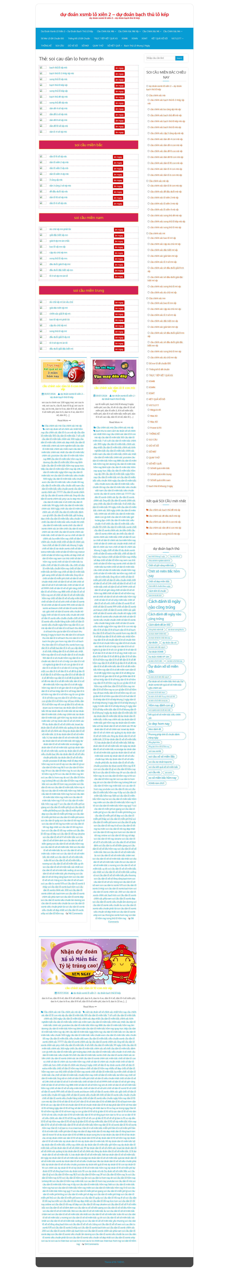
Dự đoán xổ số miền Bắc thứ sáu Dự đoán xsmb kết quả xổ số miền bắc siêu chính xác (166, 684)
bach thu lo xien (103, 430)
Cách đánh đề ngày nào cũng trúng (165, 616)
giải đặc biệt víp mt (59, 307)
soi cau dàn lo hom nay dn (53, 777)
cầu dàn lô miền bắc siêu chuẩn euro (88, 1035)
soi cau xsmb (155, 751)
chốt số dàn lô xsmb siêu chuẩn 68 (63, 615)
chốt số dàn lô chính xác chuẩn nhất (111, 543)
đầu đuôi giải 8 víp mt (60, 337)
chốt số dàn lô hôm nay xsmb (108, 563)
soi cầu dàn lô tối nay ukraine (71, 833)
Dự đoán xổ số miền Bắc (115, 1171)
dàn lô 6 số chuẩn (58, 654)
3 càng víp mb (56, 179)
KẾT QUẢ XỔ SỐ (159, 38)
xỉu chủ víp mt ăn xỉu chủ (61, 302)
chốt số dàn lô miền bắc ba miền (106, 1071)
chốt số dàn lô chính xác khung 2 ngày (65, 545)
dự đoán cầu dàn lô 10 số (115, 1134)
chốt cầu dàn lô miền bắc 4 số (112, 503)
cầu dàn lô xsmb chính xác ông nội (64, 495)
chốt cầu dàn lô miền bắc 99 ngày (105, 1045)
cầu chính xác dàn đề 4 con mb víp (166, 139)
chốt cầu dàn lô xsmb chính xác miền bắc (98, 1058)
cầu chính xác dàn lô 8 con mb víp (114, 389)
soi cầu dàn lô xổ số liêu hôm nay (68, 843)
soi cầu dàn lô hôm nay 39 (109, 772)
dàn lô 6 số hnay (68, 691)
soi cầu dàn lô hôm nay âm (71, 774)
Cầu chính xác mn (171, 31)
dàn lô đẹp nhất (88, 1131)
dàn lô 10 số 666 (87, 1101)
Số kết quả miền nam (160, 480)
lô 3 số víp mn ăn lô (59, 276)
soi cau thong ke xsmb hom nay (113, 915)
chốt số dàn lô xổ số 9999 (115, 586)
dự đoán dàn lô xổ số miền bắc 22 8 (116, 1151)
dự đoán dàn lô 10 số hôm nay (112, 1138)
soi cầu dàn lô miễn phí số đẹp (79, 1194)
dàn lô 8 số (98, 630)
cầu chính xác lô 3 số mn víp (163, 262)
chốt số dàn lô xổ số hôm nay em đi (90, 1085)
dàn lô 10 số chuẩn (65, 1105)
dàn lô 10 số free (124, 1105)
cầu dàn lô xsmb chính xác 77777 (115, 494)
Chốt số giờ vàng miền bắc (161, 565)
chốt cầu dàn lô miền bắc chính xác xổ (88, 1048)
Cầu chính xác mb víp (128, 31)
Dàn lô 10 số (58, 1101)
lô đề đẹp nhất (64, 760)
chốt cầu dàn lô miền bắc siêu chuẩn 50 (60, 522)
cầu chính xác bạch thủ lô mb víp (165, 127)
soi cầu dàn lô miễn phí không (118, 812)
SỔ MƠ (85, 45)
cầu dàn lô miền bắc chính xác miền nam (72, 1022)
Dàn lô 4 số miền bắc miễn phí (96, 1128)
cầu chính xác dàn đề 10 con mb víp (166, 157)
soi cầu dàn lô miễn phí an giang (88, 1191)
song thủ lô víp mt (58, 331)
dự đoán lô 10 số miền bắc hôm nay (90, 1168)
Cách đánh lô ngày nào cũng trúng (165, 604)
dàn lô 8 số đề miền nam (117, 669)
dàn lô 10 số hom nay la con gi (69, 1111)
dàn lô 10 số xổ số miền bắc (54, 1124)
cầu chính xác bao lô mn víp (163, 303)
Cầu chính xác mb (105, 31)
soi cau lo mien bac (60, 1241)
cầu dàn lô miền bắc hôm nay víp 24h (63, 469)
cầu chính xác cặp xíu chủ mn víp (165, 309)
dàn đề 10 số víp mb (59, 126)
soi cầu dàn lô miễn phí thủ (119, 819)
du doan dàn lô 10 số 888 (71, 1134)
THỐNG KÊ (46, 45)
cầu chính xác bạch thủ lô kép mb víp (167, 121)
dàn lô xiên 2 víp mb (59, 162)
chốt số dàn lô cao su (60, 535)
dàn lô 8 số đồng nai (125, 673)
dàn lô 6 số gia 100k (74, 687)
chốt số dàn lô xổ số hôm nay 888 (57, 1085)
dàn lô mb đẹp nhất (105, 1131)
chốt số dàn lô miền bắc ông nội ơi (67, 575)
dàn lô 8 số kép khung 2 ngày (115, 699)
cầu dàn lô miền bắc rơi (109, 477)
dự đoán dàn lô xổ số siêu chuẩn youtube (65, 1164)
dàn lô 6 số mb (74, 704)
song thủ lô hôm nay (116, 918)
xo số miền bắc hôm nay (162, 777)
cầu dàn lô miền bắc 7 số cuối (70, 435)
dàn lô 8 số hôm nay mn (123, 686)
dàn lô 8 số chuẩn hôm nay (106, 643)
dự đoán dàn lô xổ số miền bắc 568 (66, 737)
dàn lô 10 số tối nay (68, 1118)
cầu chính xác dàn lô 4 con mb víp (166, 169)
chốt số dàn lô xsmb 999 (58, 605)
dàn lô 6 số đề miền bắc (62, 681)
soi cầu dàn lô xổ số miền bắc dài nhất (111, 858)
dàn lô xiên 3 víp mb (59, 168)
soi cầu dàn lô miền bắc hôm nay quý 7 (114, 805)
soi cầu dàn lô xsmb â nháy (65, 1227)
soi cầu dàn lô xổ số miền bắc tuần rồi (106, 1214)
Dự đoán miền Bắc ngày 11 (157, 647)
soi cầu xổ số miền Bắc (162, 756)
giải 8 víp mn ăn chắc (59, 240)
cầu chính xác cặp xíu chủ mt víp (165, 244)
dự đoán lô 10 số (65, 1168)
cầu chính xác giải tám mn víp (164, 327)
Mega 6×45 (155, 410)
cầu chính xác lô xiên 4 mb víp (164, 209)
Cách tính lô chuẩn (157, 590)
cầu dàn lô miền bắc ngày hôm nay (86, 1032)
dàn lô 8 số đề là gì (110, 663)
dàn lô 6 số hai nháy (50, 691)
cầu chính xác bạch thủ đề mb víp (166, 115)
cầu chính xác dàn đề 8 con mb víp (166, 151)
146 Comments (76, 913)
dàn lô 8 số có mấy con (109, 646)
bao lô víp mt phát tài (60, 319)
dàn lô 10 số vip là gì (70, 1121)
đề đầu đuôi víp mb (59, 191)
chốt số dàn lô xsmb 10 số (123, 603)
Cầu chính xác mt (151, 31)
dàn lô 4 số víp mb (58, 131)
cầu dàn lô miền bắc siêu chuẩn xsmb (106, 1038)
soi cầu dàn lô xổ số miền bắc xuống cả (65, 1221)
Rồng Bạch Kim (154, 742)
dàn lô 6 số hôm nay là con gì (66, 694)
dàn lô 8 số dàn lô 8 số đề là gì (107, 656)
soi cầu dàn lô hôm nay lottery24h (116, 782)
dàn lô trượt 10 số (50, 1134)
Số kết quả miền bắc (160, 468)
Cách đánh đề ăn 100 (159, 624)
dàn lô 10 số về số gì (107, 1118)
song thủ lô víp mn (58, 258)
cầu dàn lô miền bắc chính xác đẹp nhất (81, 1018)
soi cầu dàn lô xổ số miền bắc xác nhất (61, 867)
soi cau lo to (76, 1241)
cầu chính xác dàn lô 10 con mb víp (88, 988)
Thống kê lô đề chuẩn (79, 38)
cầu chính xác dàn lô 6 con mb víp (62, 387)
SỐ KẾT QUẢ (113, 45)
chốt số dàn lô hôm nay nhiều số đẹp (59, 555)
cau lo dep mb (73, 498)
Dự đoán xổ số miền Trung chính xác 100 (162, 697)
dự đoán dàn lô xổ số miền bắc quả (105, 1158)
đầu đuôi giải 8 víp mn (60, 264)
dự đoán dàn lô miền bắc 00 (123, 712)
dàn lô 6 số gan (58, 687)
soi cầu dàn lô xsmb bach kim (62, 887)
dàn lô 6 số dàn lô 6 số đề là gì (64, 671)
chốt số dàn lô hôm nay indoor (70, 551)
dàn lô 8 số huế (122, 696)
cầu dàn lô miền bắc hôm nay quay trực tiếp (107, 1028)
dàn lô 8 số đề (115, 659)
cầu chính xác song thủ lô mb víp (165, 227)
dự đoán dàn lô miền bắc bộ (62, 711)
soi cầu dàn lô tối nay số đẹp (121, 835)
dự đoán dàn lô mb (72, 1141)
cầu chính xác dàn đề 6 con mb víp (166, 145)
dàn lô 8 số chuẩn (106, 639)
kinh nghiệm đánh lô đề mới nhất (159, 710)
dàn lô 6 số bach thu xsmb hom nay (67, 644)
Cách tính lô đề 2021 (155, 595)
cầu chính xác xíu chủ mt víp (163, 292)
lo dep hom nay (159, 723)
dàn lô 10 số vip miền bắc (91, 1121)
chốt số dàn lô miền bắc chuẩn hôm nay (116, 570)
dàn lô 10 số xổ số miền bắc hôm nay (84, 1124)
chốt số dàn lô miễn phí (54, 578)
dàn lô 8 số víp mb (58, 156)
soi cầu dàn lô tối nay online (59, 830)
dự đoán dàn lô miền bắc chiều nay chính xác (63, 1144)
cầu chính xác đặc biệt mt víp (164, 250)
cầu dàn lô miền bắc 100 (112, 437)
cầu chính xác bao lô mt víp (163, 238)
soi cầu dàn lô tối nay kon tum (107, 832)
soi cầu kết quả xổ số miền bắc (163, 767)
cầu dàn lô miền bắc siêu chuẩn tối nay (65, 482)
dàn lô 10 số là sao (108, 1111)
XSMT (144, 38)
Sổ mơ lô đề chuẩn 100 (52, 38)
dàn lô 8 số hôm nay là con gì (111, 683)
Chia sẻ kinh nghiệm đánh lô (159, 561)
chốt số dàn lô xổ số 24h (64, 581)
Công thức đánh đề (156, 630)
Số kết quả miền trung (160, 474)
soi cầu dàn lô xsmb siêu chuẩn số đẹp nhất (90, 1237)
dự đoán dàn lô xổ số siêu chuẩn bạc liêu (81, 1161)
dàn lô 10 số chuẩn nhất (85, 1105)
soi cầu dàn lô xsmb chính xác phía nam (103, 1231)
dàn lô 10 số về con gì (87, 1118)
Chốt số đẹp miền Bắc (159, 581)
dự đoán (153, 642)
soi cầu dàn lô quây (50, 820)
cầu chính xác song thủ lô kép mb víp (167, 221)
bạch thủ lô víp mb (58, 67)
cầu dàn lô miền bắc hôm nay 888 (86, 1025)
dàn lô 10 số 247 (72, 1101)
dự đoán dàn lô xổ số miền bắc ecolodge (68, 1158)
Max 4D (154, 421)
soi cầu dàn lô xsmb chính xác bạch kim (65, 1231)
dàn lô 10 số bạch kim (122, 1101)
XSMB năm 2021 (156, 783)
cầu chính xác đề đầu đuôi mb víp (166, 191)
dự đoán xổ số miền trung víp (158, 700)
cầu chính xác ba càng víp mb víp (165, 109)
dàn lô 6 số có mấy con (62, 661)
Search (179, 58)
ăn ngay (119, 343)
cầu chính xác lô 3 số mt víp (163, 315)
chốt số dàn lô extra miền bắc (108, 553)
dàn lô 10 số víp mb (58, 197)
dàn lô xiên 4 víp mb (59, 174)
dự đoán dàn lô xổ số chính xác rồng (82, 1151)
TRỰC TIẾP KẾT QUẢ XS (106, 38)
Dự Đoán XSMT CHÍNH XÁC (157, 634)
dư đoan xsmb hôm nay (120, 766)
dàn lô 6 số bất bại (50, 648)
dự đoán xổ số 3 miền (155, 661)
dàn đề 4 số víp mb (58, 108)
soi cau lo (45, 1241)
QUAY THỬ (98, 45)
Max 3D (153, 415)
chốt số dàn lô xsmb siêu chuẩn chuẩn (118, 1095)
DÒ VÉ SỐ (73, 45)
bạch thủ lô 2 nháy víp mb (62, 73)
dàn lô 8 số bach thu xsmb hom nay (113, 633)
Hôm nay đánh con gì (161, 705)
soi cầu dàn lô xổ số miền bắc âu (90, 1211)
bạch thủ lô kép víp (58, 85)
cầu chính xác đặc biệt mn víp (164, 321)
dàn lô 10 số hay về (68, 1108)
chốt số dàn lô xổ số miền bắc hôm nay (117, 596)
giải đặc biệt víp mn (59, 235)
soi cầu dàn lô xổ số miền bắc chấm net (116, 855)
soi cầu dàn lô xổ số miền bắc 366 (57, 847)
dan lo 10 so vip (124, 1118)
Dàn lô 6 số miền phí (121, 1128)
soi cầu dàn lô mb (119, 789)
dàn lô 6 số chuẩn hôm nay (59, 658)
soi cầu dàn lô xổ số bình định (60, 1207)
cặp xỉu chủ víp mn (58, 252)
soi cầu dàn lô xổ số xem (71, 880)
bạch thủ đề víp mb (59, 96)
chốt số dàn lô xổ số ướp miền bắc (67, 598)
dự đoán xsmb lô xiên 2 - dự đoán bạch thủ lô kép (97, 993)
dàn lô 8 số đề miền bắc (105, 666)
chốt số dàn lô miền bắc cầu (59, 565)
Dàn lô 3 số (56, 1128)
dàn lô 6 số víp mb (58, 203)
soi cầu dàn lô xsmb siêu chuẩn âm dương (61, 900)
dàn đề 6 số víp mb (58, 114)
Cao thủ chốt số (175, 556)
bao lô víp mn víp (57, 246)
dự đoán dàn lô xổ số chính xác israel (62, 724)
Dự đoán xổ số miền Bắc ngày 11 (159, 677)
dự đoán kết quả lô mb (96, 1164)
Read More (63, 420)
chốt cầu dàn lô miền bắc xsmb (117, 527)
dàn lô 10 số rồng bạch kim (97, 1114)
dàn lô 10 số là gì (91, 1111)
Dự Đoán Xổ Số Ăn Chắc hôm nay (159, 638)
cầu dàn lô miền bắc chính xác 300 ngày (61, 439)
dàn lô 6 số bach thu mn (61, 638)
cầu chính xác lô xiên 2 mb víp (164, 197)
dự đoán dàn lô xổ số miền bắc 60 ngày (61, 741)
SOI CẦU (60, 45)
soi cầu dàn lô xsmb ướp (123, 1237)
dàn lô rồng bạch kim (125, 1131)
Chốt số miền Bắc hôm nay (164, 573)
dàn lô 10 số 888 (103, 1101)
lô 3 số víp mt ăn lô (58, 343)
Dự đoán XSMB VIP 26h (159, 656)
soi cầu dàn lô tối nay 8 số (72, 820)
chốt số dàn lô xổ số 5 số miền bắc (65, 1081)
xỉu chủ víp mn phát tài (60, 229)
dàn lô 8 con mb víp (127, 626)
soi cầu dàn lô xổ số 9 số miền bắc (59, 837)
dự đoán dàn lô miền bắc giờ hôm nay (103, 1144)
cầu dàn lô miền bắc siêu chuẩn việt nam (60, 485)
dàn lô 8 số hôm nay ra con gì (106, 689)
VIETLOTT (176, 38)
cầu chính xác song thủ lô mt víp (165, 286)
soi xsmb (168, 772)
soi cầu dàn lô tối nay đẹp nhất (120, 829)
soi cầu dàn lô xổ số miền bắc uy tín (66, 863)
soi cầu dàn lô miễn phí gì (59, 807)
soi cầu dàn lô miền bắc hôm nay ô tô (109, 1187)
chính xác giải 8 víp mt (60, 313)
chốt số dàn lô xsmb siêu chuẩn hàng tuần (62, 1098)
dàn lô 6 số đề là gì (67, 678)
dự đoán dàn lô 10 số (88, 1138)
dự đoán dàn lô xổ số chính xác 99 (117, 726)
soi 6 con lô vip (57, 764)
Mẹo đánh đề (155, 729)
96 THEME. (119, 1262)
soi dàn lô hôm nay (55, 913)
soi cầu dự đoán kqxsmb (160, 761)
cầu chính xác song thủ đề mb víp (166, 215)
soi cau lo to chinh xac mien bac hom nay (101, 1241)
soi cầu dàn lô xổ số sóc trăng (83, 1224)
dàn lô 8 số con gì (111, 649)
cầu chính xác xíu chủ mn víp (163, 357)
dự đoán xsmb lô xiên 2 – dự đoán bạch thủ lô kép (114, 14)
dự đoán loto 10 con (78, 1171)
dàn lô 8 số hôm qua (104, 696)
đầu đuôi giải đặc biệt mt (61, 348)
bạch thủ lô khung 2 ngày (137, 45)
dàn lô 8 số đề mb (128, 663)
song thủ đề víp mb (59, 102)
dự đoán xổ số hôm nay (174, 661)
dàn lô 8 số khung (121, 709)
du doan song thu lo (93, 1134)
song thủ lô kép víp (59, 91)
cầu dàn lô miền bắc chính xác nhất (119, 454)
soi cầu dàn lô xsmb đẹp (71, 896)
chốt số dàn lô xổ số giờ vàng (63, 588)
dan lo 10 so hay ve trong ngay (115, 1108)
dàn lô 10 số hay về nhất (89, 1108)
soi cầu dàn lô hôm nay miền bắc (68, 1181)
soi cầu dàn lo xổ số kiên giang (113, 845)
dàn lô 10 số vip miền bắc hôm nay (120, 1121)
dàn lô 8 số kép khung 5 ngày (118, 706)
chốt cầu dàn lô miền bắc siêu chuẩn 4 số (65, 518)
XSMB (125, 38)
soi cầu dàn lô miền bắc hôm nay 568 (63, 790)
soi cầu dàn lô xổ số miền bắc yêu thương (116, 875)
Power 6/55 (155, 427)
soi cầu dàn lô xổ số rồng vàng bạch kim (113, 878)
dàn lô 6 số (53, 628)
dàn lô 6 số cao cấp (69, 648)
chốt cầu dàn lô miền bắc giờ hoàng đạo (67, 1051)
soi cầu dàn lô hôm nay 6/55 (118, 775)
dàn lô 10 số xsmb (110, 1124)
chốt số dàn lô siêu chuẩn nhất (116, 580)
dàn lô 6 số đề (71, 674)
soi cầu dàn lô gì (73, 764)
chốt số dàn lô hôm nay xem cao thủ (118, 560)
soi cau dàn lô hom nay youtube (61, 784)
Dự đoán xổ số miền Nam (157, 693)
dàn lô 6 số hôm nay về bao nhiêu (64, 701)
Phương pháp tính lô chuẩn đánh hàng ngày (164, 736)
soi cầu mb (154, 772)
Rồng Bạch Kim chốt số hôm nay (159, 747)
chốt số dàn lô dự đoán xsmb (56, 548)
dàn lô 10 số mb (124, 1111)
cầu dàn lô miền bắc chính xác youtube (112, 457)
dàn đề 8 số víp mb (58, 120)
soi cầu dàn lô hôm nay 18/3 (64, 1174)
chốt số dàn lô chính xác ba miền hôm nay (116, 540)
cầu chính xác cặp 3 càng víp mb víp (167, 133)
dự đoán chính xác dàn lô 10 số (63, 1138)
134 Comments (92, 1244)
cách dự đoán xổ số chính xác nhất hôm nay (106, 1012)
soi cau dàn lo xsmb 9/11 (52, 883)
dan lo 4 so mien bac (72, 1128)
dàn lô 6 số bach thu (68, 628)
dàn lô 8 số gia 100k (118, 676)
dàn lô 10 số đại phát (106, 1105)
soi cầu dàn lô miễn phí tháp (59, 814)
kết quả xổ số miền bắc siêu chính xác (165, 716)
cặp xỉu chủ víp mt (58, 325)
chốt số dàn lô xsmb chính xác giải (119, 610)
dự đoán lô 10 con (116, 1164)
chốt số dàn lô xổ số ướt (53, 601)
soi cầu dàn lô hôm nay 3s (60, 770)
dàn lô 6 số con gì (64, 664)
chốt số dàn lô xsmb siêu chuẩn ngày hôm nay (104, 1098)
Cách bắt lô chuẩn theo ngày (159, 586)
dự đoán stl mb (96, 1171)
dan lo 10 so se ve (118, 1114)
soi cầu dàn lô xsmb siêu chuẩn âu (108, 1234)
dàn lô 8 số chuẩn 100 (125, 639)
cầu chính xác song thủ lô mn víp (165, 351)
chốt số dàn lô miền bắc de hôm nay (111, 573)
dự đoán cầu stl (169, 642)
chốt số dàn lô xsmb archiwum (74, 1091)
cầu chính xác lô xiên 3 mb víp (164, 203)
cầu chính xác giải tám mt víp (164, 256)
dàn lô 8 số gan (101, 676)
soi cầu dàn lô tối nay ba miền (56, 823)
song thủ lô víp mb (58, 79)
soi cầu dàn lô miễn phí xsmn (70, 817)
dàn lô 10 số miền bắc (74, 1114)
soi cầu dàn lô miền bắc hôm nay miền (73, 1187)
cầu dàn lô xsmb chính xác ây (77, 1041)
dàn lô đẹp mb (74, 1131)
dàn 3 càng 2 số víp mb (60, 185)
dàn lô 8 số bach (112, 630)
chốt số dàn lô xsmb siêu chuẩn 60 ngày (112, 613)
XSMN (135, 38)
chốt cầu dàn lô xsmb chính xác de (62, 1058)
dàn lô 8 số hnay (112, 679)
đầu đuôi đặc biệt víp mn (61, 270)
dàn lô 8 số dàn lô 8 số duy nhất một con (117, 653)
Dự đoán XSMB (156, 651)
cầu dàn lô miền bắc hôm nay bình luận (67, 1028)
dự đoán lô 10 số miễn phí (120, 1168)
